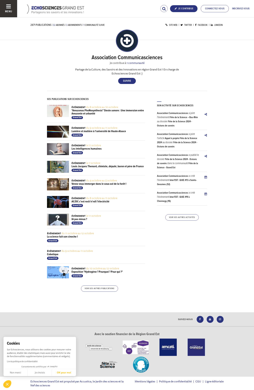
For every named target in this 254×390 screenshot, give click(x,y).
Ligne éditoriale (214, 381)
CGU (198, 381)
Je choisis (40, 372)
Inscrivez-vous (241, 8)
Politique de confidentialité (175, 381)
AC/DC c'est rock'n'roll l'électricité (90, 201)
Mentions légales (145, 381)
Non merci (15, 372)
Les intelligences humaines (87, 149)
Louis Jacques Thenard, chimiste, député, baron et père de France (108, 166)
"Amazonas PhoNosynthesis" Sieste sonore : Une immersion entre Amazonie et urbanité (108, 112)
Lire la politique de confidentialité (22, 361)
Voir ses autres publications (99, 288)
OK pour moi (64, 372)
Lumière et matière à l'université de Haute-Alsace (99, 131)
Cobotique (52, 254)
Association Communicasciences (172, 113)
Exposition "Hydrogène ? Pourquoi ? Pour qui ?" (97, 272)
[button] (7, 384)
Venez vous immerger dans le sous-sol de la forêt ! (99, 184)
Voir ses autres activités (182, 217)
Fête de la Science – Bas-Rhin (184, 117)
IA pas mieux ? (79, 219)
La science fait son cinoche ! (62, 237)
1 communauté (135, 63)
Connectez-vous (215, 8)
